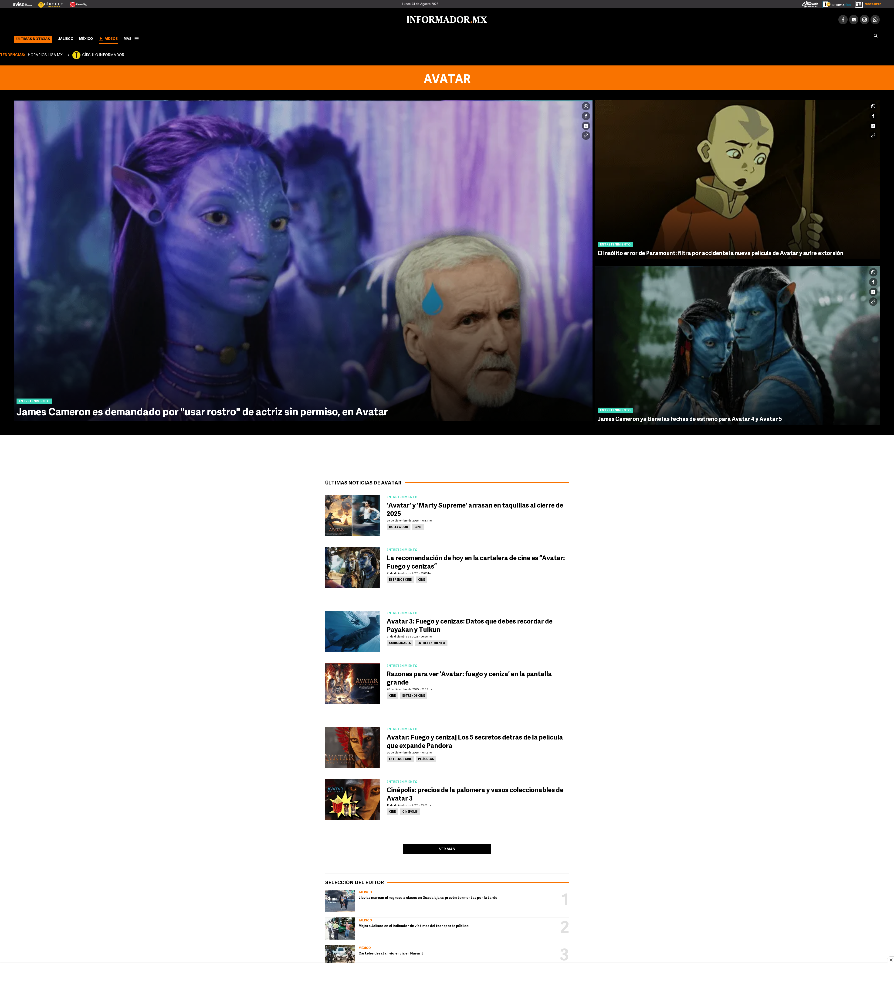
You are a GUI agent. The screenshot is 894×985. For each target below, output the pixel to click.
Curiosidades (400, 642)
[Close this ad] (890, 960)
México (86, 38)
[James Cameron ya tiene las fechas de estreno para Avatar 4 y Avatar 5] (737, 344)
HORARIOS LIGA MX (45, 54)
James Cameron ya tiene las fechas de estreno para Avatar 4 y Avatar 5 (690, 418)
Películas (426, 758)
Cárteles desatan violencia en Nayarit (391, 952)
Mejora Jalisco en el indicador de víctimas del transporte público (414, 925)
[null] (340, 900)
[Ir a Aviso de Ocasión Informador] (22, 2)
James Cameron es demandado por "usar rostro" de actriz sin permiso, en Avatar (202, 412)
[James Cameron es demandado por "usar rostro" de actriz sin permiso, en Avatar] (303, 259)
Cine (418, 526)
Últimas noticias (33, 38)
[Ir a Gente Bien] (75, 2)
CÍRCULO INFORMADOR (103, 54)
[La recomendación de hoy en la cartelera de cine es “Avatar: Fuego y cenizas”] (352, 566)
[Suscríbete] (866, 3)
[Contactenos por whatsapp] (875, 18)
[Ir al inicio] (69, 18)
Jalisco (65, 38)
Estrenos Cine (400, 579)
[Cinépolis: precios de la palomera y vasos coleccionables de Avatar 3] (352, 798)
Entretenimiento (431, 642)
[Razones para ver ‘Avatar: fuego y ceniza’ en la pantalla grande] (352, 682)
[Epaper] (835, 3)
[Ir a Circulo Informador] (48, 2)
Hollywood (398, 526)
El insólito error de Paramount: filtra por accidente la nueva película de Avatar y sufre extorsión (720, 253)
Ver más (447, 848)
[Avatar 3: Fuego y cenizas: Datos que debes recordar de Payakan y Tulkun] (352, 630)
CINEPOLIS (410, 811)
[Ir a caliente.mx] (810, 3)
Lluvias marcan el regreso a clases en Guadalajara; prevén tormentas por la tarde (428, 897)
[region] (447, 974)
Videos (111, 38)
